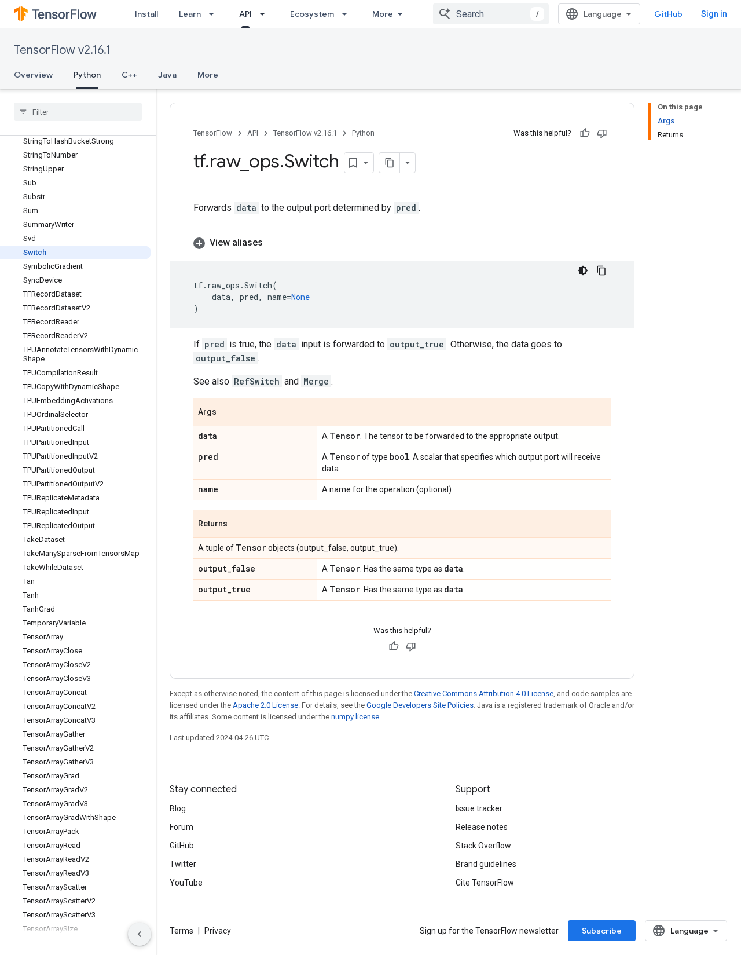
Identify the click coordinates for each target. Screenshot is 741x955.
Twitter (183, 864)
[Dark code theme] (583, 270)
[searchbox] (78, 112)
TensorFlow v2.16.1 (62, 50)
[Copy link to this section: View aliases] (274, 243)
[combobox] (491, 13)
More (382, 14)
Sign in (714, 14)
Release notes (482, 827)
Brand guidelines (486, 864)
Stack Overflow (483, 845)
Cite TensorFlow (485, 882)
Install (146, 14)
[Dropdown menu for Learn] (215, 14)
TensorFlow (212, 133)
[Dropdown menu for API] (266, 14)
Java (167, 74)
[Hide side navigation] (139, 934)
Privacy (217, 930)
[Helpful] (584, 133)
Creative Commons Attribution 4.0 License (483, 693)
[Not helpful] (602, 133)
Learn (190, 14)
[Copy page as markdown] (389, 163)
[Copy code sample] (601, 270)
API (245, 14)
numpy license (355, 716)
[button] (402, 243)
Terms (181, 930)
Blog (178, 808)
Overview (33, 74)
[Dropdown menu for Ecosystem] (348, 14)
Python (87, 74)
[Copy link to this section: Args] (228, 413)
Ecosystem (312, 14)
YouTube (186, 882)
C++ (129, 74)
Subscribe (602, 930)
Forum (181, 827)
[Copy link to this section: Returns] (239, 525)
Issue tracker (479, 808)
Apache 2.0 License (265, 705)
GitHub (668, 14)
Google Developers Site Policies (420, 705)
